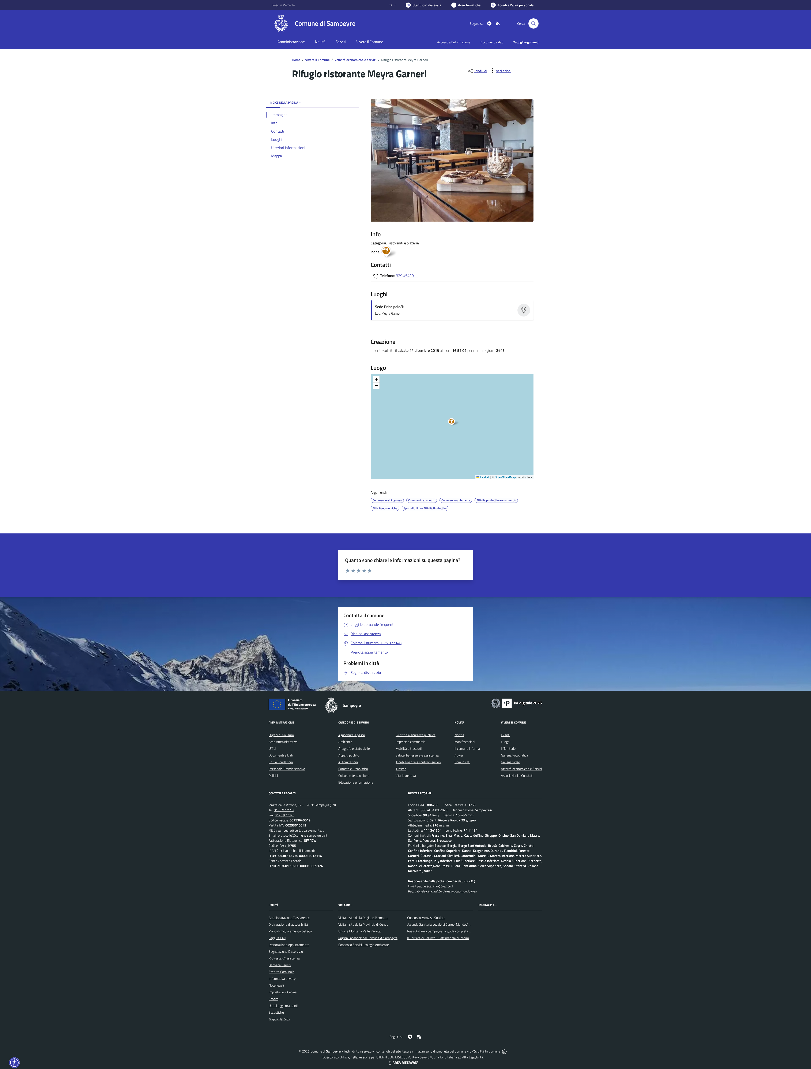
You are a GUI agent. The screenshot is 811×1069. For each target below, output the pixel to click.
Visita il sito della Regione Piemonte (363, 917)
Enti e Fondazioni (281, 762)
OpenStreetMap (505, 477)
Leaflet (484, 477)
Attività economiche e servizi (355, 59)
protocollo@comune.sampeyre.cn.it (302, 835)
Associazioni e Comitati (517, 775)
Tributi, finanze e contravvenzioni (418, 762)
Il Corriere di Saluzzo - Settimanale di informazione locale (447, 937)
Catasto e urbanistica (353, 768)
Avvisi (458, 755)
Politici (273, 775)
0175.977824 (284, 815)
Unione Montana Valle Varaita (359, 931)
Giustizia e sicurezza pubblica (415, 734)
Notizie (459, 734)
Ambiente (345, 741)
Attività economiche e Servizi (521, 768)
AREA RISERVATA (405, 1062)
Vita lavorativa (406, 775)
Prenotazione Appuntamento (289, 944)
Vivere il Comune (317, 59)
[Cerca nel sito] (533, 23)
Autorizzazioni (348, 762)
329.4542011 (407, 275)
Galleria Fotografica (514, 755)
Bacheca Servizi (280, 965)
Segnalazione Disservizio (286, 951)
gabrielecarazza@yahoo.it (435, 886)
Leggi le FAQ (277, 937)
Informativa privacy (282, 978)
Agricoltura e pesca (351, 734)
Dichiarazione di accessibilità (288, 924)
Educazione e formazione (355, 782)
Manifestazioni (464, 741)
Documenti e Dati (281, 755)
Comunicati (462, 762)
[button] (454, 422)
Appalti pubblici (348, 755)
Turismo (401, 768)
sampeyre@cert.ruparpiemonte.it (301, 830)
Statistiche (276, 1012)
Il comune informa (467, 748)
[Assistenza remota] (504, 1051)
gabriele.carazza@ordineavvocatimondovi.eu (446, 891)
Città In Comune (489, 1051)
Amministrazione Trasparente (289, 917)
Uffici (272, 748)
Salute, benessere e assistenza (417, 755)
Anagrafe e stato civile (354, 748)
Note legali (276, 985)
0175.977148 (284, 810)
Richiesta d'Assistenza (284, 958)
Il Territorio (508, 748)
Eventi (505, 734)
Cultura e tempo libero (353, 775)
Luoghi (505, 741)
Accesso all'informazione (453, 42)
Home (296, 59)
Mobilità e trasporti (409, 748)
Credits (273, 998)
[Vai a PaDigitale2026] (516, 703)
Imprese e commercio (410, 741)
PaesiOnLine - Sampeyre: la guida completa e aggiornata (447, 931)
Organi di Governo (281, 734)
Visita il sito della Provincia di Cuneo (363, 924)
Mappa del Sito (279, 1019)
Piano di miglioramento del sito (290, 931)
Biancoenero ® (422, 1057)
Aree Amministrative (283, 741)
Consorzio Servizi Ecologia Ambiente (363, 944)
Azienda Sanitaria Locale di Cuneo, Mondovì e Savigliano (446, 924)
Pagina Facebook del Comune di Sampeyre (367, 937)
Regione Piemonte (283, 5)
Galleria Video (510, 762)
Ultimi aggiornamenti (283, 1005)
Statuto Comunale (281, 971)
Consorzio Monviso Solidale (426, 917)
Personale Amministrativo (287, 768)
